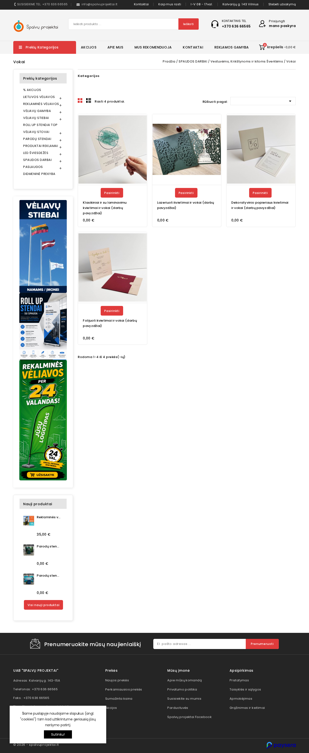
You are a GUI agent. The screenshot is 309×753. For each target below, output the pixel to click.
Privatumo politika (182, 689)
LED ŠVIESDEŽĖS (35, 153)
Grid (80, 100)
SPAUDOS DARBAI (37, 160)
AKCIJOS (88, 47)
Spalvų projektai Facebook (189, 717)
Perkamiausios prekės (123, 689)
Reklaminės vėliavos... (49, 517)
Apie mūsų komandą (184, 680)
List (88, 100)
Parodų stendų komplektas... (49, 546)
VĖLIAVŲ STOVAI (36, 132)
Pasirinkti (111, 193)
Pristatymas (239, 680)
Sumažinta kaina (119, 698)
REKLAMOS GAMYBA (231, 47)
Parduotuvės (177, 707)
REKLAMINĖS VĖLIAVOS (41, 104)
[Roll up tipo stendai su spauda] (43, 326)
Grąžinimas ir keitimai (247, 707)
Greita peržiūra (140, 133)
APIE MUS (115, 47)
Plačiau (137, 122)
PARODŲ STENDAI (37, 139)
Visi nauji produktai (43, 605)
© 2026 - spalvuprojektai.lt (36, 744)
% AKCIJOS (32, 90)
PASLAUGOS (33, 167)
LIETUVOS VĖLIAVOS (39, 97)
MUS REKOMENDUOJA (153, 47)
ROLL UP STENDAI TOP (40, 125)
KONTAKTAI (193, 47)
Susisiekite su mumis (184, 698)
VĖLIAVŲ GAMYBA (37, 111)
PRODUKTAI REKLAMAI (40, 146)
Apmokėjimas (241, 698)
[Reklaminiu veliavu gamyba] (43, 420)
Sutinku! (58, 734)
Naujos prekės (117, 680)
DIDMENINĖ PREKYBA (39, 174)
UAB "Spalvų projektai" (35, 670)
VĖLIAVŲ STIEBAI (36, 118)
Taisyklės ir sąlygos (245, 689)
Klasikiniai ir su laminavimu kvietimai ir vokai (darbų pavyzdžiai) (104, 207)
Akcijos (111, 707)
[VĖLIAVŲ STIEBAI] (43, 246)
